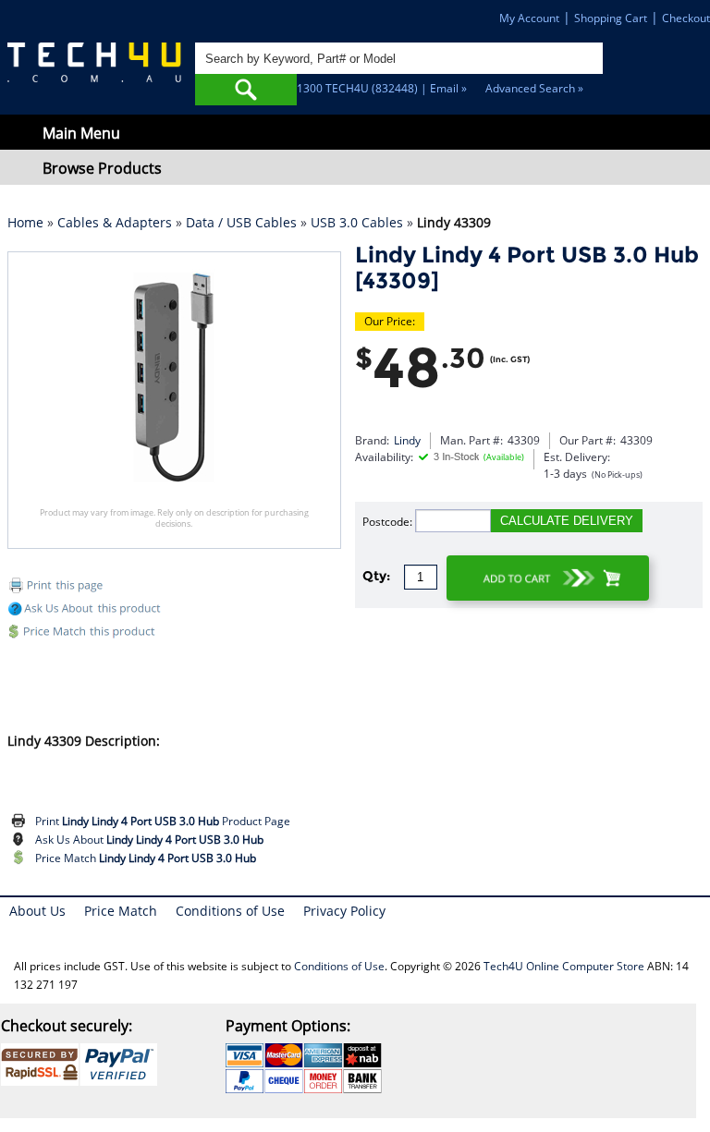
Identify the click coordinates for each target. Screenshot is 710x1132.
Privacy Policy (344, 910)
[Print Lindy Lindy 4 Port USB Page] (174, 588)
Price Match (145, 858)
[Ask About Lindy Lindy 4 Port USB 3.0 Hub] (21, 840)
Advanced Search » (534, 88)
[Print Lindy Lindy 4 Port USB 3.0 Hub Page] (21, 821)
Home (25, 222)
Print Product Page (162, 821)
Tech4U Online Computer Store (564, 966)
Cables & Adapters (114, 222)
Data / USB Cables (241, 222)
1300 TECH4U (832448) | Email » (382, 88)
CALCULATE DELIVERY (566, 521)
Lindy (407, 440)
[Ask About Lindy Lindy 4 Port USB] (86, 611)
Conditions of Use (230, 910)
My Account (529, 18)
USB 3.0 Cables (357, 222)
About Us (37, 910)
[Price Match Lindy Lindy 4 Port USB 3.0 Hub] (21, 858)
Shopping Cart (610, 18)
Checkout (686, 18)
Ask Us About (149, 839)
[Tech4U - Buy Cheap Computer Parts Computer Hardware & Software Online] (94, 71)
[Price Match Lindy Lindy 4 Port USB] (174, 634)
